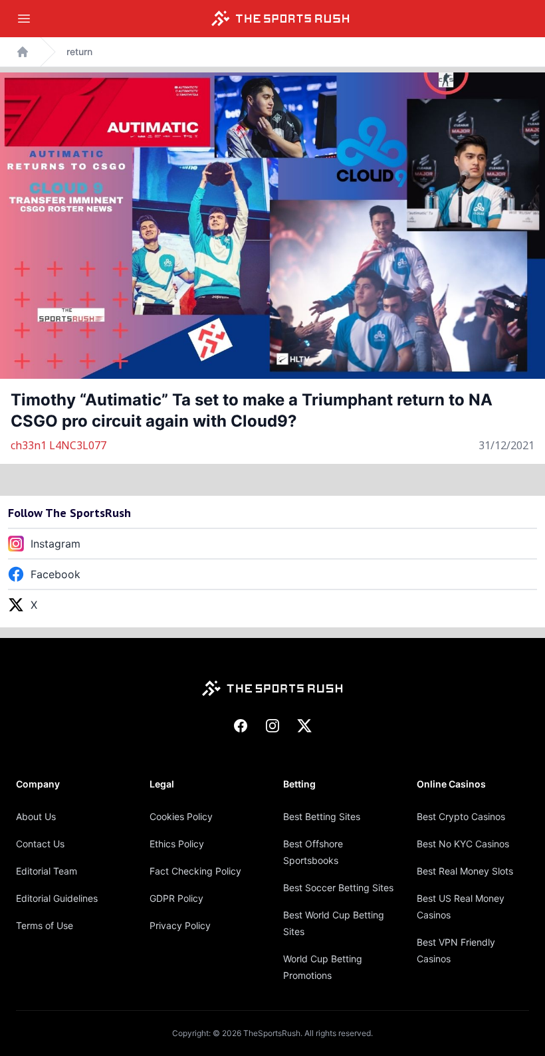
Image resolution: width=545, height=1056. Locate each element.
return (79, 51)
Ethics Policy (177, 843)
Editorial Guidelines (57, 898)
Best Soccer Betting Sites (338, 887)
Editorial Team (46, 871)
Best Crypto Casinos (461, 816)
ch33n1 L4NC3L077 (58, 445)
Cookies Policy (181, 816)
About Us (36, 816)
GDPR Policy (176, 898)
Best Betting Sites (321, 816)
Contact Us (40, 843)
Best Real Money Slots (465, 871)
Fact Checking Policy (195, 871)
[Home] (280, 19)
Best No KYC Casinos (463, 843)
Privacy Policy (180, 925)
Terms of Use (44, 925)
